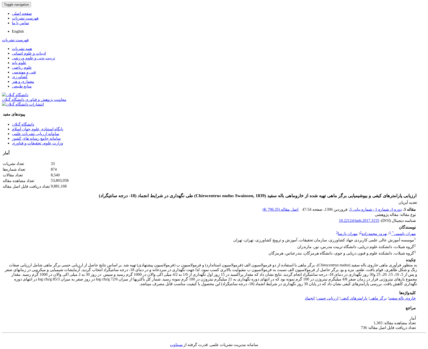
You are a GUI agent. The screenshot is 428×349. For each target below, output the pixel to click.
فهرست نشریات (25, 18)
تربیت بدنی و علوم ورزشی (33, 58)
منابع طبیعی (22, 86)
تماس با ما (20, 23)
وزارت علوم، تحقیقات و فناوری (37, 143)
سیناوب (176, 345)
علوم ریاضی (22, 67)
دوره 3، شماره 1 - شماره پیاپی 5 (376, 209)
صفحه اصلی (22, 13)
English (18, 31)
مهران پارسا (348, 234)
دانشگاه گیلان (23, 124)
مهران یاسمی (404, 234)
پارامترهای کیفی (354, 298)
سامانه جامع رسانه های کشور (36, 138)
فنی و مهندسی (24, 72)
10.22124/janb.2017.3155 (359, 220)
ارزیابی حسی (327, 298)
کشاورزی (20, 77)
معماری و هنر (23, 81)
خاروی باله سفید (402, 298)
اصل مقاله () (281, 209)
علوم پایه (19, 63)
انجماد (310, 298)
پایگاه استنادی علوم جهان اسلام (37, 129)
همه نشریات (22, 49)
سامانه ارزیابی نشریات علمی (35, 134)
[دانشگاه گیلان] (15, 95)
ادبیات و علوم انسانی (29, 53)
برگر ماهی (378, 298)
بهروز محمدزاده (374, 234)
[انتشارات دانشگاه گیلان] (23, 104)
